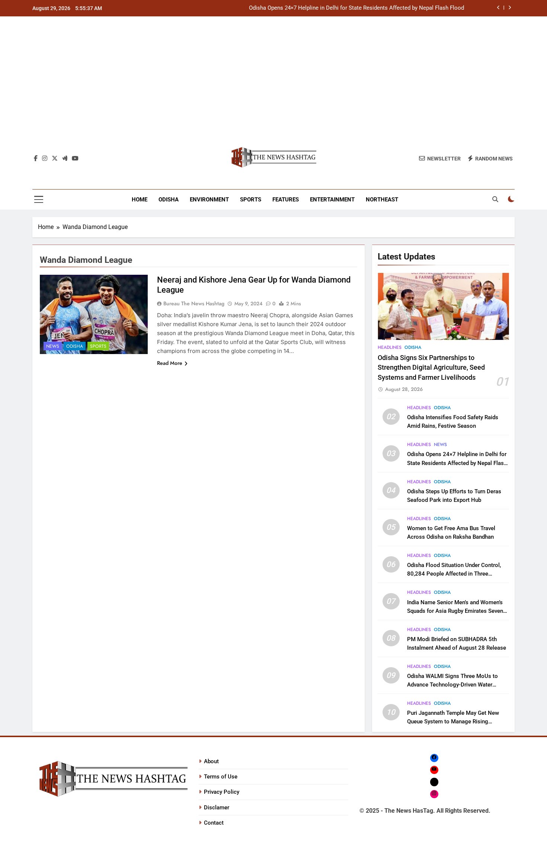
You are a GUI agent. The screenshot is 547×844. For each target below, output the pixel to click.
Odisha (169, 199)
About (211, 761)
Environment (209, 199)
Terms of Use (220, 776)
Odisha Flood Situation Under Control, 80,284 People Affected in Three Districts (454, 574)
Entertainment (332, 199)
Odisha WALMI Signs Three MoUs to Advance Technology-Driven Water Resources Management (452, 685)
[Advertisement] (273, 85)
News (52, 346)
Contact (214, 822)
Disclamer (216, 807)
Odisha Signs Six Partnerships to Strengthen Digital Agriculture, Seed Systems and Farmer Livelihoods (431, 367)
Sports (250, 199)
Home (139, 199)
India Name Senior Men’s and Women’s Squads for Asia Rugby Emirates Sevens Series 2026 (456, 611)
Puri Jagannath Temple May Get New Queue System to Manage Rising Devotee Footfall (453, 721)
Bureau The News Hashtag (193, 303)
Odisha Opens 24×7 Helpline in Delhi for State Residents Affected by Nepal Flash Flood (356, 8)
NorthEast (382, 199)
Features (285, 199)
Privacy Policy (221, 792)
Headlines (390, 347)
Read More (169, 363)
